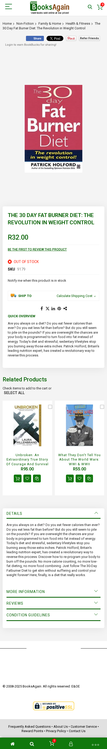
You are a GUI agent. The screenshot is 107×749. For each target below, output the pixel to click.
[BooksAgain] (49, 7)
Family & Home (49, 23)
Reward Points (32, 731)
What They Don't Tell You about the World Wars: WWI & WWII (79, 459)
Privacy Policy (56, 731)
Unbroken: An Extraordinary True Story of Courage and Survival (27, 459)
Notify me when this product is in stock (37, 280)
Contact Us (77, 731)
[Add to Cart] (18, 478)
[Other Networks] (65, 308)
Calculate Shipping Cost (74, 296)
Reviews (14, 603)
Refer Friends (89, 38)
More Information (25, 592)
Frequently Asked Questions (29, 726)
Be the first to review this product (37, 249)
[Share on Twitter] (47, 308)
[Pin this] (59, 308)
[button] (27, 478)
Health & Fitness (78, 23)
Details (14, 513)
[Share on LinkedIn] (53, 308)
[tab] (53, 513)
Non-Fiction (25, 23)
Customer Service (84, 726)
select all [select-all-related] (14, 393)
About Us (61, 726)
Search (90, 7)
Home (7, 23)
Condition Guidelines (28, 615)
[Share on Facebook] (41, 308)
